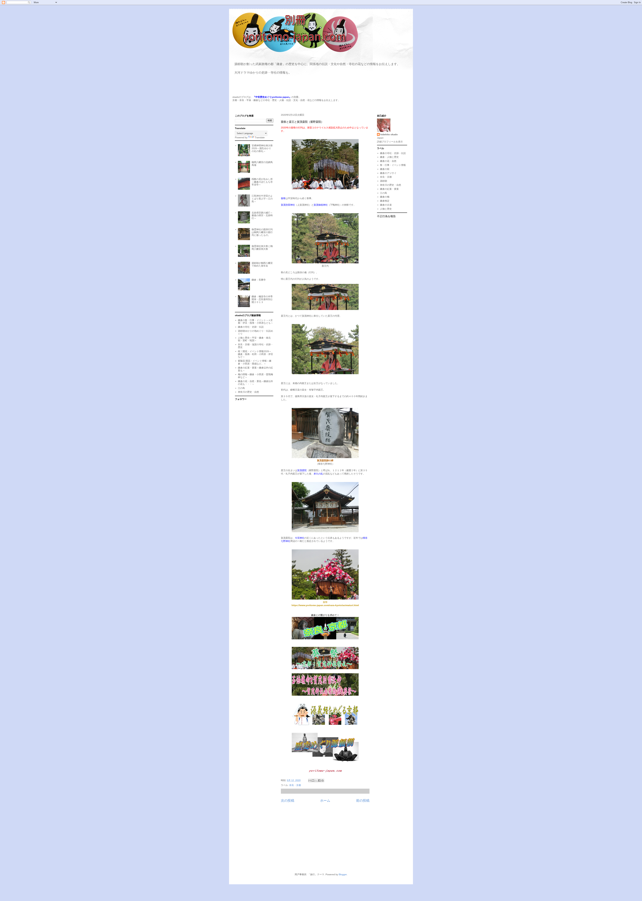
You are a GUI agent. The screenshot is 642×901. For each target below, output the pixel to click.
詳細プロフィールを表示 (390, 141)
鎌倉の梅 (384, 196)
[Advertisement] (321, 839)
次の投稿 (287, 800)
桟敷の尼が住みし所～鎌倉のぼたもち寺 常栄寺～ (262, 182)
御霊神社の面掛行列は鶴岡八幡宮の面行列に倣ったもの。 (262, 232)
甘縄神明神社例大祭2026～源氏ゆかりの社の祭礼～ (262, 148)
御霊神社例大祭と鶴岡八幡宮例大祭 (262, 247)
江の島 (241, 388)
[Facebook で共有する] (319, 780)
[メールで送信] (309, 780)
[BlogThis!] (313, 780)
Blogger (343, 874)
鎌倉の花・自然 (388, 161)
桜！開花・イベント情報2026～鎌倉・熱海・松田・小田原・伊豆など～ (255, 354)
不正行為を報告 (386, 216)
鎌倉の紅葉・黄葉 (389, 189)
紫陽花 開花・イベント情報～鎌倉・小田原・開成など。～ (254, 362)
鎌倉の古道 (386, 204)
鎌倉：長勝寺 (259, 279)
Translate (260, 137)
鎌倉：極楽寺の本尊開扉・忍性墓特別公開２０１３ (262, 299)
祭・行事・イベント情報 (393, 165)
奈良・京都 (295, 785)
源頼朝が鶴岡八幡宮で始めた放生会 (262, 264)
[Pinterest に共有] (322, 780)
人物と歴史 (386, 208)
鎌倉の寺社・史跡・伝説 (251, 327)
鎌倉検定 (384, 200)
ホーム (325, 800)
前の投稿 (362, 800)
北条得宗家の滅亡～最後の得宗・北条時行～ (262, 215)
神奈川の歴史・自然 (248, 392)
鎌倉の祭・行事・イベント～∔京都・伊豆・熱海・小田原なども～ (255, 321)
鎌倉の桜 (384, 169)
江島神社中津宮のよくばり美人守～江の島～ (262, 198)
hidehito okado (389, 134)
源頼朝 (383, 181)
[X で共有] (316, 780)
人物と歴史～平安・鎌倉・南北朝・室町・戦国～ (254, 339)
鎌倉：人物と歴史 (389, 157)
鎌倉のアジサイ (388, 173)
